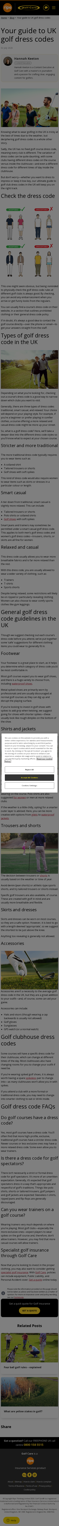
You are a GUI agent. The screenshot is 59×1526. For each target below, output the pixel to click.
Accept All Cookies (29, 777)
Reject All (29, 769)
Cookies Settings (29, 785)
